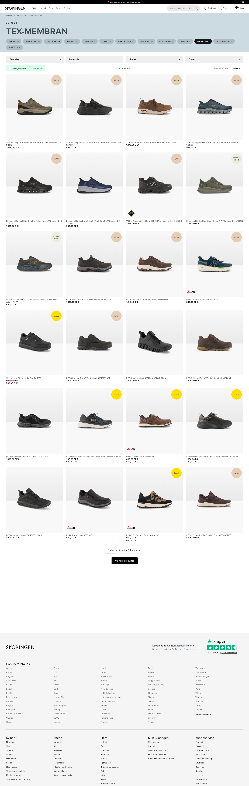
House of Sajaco (61, 697)
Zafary (198, 705)
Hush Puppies (60, 705)
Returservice (201, 779)
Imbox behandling (203, 758)
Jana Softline (59, 713)
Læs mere (137, 2)
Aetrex (9, 672)
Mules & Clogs (124, 41)
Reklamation (201, 783)
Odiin (103, 709)
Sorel (150, 709)
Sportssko (13, 47)
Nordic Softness (108, 701)
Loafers (105, 41)
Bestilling (199, 767)
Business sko (31, 41)
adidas (9, 668)
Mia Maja (105, 684)
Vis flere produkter (124, 560)
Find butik (200, 742)
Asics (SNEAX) (12, 680)
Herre (18, 15)
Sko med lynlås (223, 41)
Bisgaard (10, 701)
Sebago (151, 689)
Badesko (184, 41)
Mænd (43, 8)
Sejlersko (88, 41)
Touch (198, 680)
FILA (56, 680)
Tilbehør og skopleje (15, 771)
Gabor (56, 684)
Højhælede (11, 758)
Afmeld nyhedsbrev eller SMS (161, 758)
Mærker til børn (108, 783)
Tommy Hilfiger (202, 676)
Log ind (151, 746)
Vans (197, 689)
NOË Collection (108, 693)
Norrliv (104, 705)
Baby (103, 771)
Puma (150, 668)
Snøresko (71, 41)
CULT (56, 672)
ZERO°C (199, 709)
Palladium (105, 713)
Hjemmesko (11, 767)
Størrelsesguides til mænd (65, 775)
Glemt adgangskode (157, 750)
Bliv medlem (153, 742)
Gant (56, 689)
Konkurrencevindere (157, 754)
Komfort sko (51, 41)
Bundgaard (11, 709)
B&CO (9, 684)
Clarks (9, 722)
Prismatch (199, 746)
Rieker (151, 672)
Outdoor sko (165, 41)
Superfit (151, 717)
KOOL (56, 717)
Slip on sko (145, 41)
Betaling (199, 771)
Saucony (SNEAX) (156, 684)
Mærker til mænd (61, 771)
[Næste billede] (58, 107)
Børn (51, 8)
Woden (198, 697)
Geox (56, 693)
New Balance (107, 689)
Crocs (56, 668)
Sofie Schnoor (154, 705)
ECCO (56, 676)
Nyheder (10, 742)
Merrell (104, 680)
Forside (9, 15)
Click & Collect (202, 750)
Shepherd (152, 693)
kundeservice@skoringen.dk (181, 645)
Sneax (58, 8)
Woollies (199, 701)
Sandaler (10, 762)
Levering (199, 775)
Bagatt (9, 689)
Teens (103, 779)
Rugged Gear (154, 680)
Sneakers (10, 750)
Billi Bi (9, 693)
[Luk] (243, 2)
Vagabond (200, 684)
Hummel (57, 701)
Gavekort (199, 762)
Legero (57, 722)
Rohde (151, 676)
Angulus (10, 676)
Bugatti (9, 705)
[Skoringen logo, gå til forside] (15, 8)
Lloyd (103, 668)
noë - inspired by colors (111, 697)
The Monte (200, 668)
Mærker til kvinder (14, 775)
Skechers (152, 697)
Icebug (57, 709)
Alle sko (12, 41)
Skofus (151, 701)
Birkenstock (11, 697)
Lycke (103, 672)
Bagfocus (67, 8)
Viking (198, 693)
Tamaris (151, 722)
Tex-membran (36, 15)
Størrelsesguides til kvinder (18, 779)
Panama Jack (107, 717)
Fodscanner (200, 754)
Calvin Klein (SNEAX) (15, 713)
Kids (103, 775)
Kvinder (34, 8)
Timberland (200, 672)
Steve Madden (154, 713)
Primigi (104, 722)
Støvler (9, 754)
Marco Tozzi (106, 676)
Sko (25, 15)
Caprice (9, 717)
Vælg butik (38, 68)
